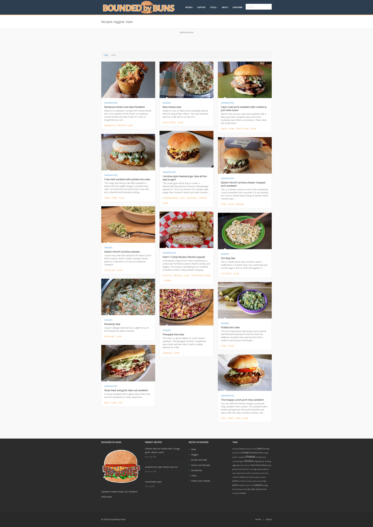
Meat (193, 449)
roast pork (242, 128)
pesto (263, 477)
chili (182, 198)
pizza (254, 481)
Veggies (194, 454)
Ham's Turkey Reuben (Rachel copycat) (184, 257)
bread (245, 452)
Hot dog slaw (228, 258)
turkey (167, 280)
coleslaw (109, 270)
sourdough (246, 489)
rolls (252, 485)
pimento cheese (245, 481)
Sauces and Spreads (200, 465)
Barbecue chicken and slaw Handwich (124, 107)
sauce (258, 485)
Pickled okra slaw (230, 327)
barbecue (109, 125)
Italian (259, 469)
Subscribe (237, 7)
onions (203, 198)
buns (260, 452)
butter (234, 457)
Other (194, 475)
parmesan (250, 477)
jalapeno (265, 469)
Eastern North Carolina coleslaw (122, 251)
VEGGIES (167, 102)
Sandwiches (196, 470)
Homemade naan (153, 481)
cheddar (241, 457)
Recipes (189, 7)
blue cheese (169, 122)
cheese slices (261, 457)
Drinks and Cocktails (200, 480)
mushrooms (263, 473)
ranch (248, 485)
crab (107, 197)
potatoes (241, 485)
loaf (233, 473)
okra (114, 197)
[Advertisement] (186, 41)
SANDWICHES (111, 102)
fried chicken (261, 465)
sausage (265, 485)
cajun (224, 128)
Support (201, 7)
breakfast (253, 452)
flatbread (239, 465)
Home (258, 519)
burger (266, 453)
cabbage (167, 352)
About (225, 7)
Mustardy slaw (112, 324)
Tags (105, 55)
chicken (121, 125)
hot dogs (226, 273)
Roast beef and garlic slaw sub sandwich (126, 390)
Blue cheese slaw (172, 107)
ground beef (240, 469)
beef (106, 402)
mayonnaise (240, 473)
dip (263, 461)
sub (120, 402)
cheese (250, 456)
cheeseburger (170, 198)
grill (233, 469)
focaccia (247, 465)
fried (231, 418)
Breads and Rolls (199, 459)
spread (259, 489)
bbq (255, 449)
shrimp (235, 489)
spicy (253, 489)
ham (247, 469)
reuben (178, 275)
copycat (167, 275)
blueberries (236, 453)
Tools (213, 7)
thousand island (200, 275)
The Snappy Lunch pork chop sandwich (242, 399)
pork (231, 128)
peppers (257, 477)
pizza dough (261, 481)
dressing (268, 461)
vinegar (239, 204)
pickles (235, 481)
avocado (235, 449)
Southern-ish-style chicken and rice (161, 467)
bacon (242, 448)
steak (265, 489)
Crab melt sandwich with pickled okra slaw (127, 179)
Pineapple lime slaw (173, 334)
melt (247, 473)
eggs (233, 465)
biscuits (266, 448)
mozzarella (254, 473)
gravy (269, 465)
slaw (130, 125)
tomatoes (236, 493)
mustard (192, 198)
